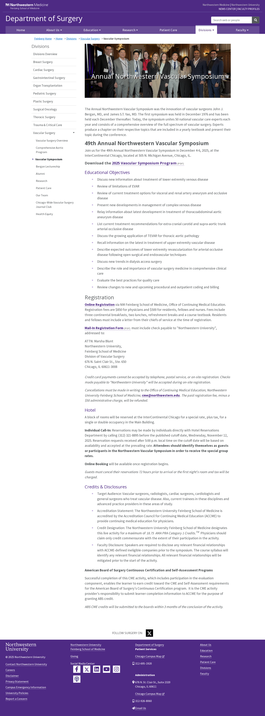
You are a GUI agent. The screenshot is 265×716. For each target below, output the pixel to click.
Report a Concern (16, 699)
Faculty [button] (241, 30)
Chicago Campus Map (148, 656)
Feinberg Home (43, 38)
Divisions (71, 38)
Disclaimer (12, 675)
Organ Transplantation (47, 86)
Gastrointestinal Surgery (49, 78)
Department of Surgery (43, 18)
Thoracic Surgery (44, 117)
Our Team (42, 195)
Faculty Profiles (248, 9)
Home (59, 38)
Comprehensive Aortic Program (49, 150)
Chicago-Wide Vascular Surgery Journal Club (55, 205)
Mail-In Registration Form (104, 328)
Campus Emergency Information (26, 687)
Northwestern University (245, 4)
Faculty (204, 673)
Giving (74, 656)
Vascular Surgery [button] (44, 133)
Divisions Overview (45, 54)
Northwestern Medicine (216, 4)
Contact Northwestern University (26, 664)
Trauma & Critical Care (47, 125)
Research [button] (128, 30)
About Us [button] (52, 30)
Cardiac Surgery (43, 70)
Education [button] (90, 30)
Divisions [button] (204, 30)
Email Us (140, 708)
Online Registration (100, 304)
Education (206, 650)
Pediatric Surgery (44, 93)
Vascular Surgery (90, 38)
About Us (205, 644)
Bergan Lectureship (48, 166)
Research (41, 181)
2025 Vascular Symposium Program (144, 163)
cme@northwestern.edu (161, 395)
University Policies (17, 693)
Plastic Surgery (43, 101)
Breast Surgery (43, 62)
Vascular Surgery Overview (52, 140)
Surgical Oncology (45, 109)
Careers (10, 670)
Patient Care (168, 30)
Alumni (40, 173)
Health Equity (44, 214)
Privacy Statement (17, 681)
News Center (227, 9)
